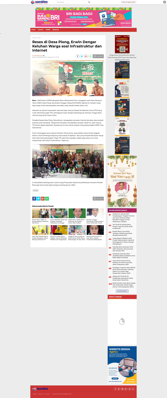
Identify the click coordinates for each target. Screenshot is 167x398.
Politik (48, 30)
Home (33, 30)
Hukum (40, 30)
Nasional (56, 30)
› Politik (38, 37)
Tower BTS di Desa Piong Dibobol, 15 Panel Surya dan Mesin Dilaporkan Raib (122, 262)
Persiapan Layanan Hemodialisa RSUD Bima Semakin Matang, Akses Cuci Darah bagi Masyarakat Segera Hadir (124, 270)
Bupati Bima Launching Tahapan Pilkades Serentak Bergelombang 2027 (122, 233)
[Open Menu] (164, 2)
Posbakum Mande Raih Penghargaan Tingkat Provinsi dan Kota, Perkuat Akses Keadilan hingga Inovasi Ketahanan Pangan (123, 217)
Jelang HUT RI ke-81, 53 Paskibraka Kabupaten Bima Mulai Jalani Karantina (123, 278)
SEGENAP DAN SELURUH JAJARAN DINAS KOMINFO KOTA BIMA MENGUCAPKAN (124, 255)
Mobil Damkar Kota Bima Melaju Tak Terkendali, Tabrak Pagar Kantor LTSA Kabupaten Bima (124, 285)
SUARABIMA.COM (66, 394)
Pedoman (40, 394)
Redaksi (35, 394)
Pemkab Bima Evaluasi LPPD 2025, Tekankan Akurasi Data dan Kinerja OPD (123, 249)
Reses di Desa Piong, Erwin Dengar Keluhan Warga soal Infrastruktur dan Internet (67, 46)
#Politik (35, 190)
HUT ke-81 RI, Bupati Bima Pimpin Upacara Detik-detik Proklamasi (122, 226)
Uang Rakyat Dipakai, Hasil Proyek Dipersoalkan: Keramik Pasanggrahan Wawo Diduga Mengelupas (123, 241)
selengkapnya (122, 291)
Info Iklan (47, 394)
